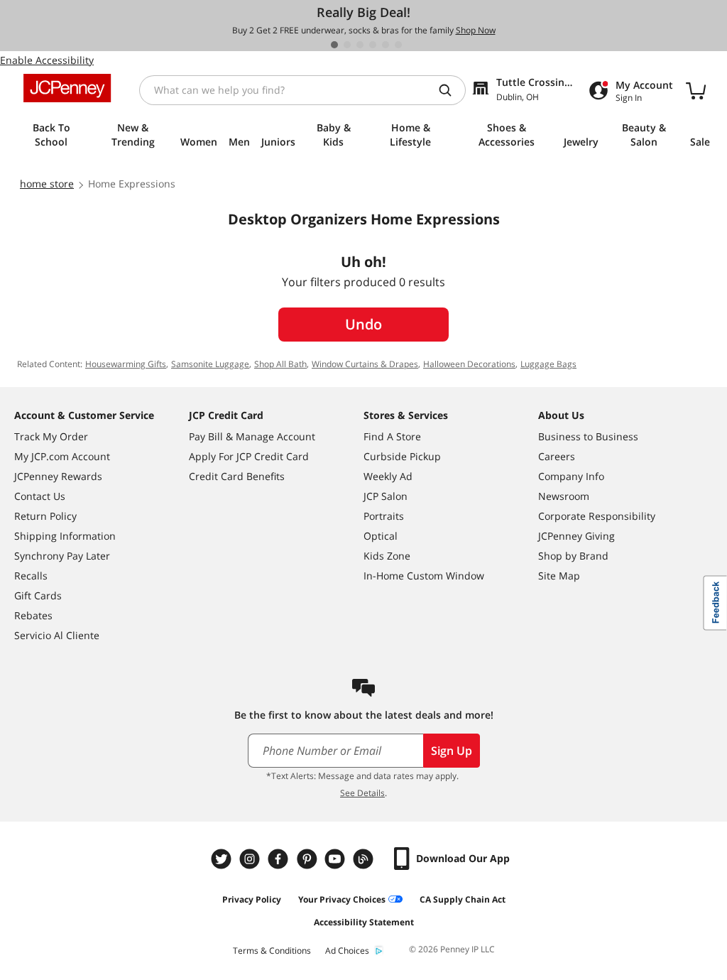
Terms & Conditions (272, 950)
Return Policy (45, 516)
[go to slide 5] (385, 44)
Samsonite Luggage (210, 364)
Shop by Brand (573, 555)
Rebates (33, 615)
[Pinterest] (308, 858)
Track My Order (51, 436)
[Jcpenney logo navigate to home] (67, 88)
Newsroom (563, 496)
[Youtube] (336, 858)
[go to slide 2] (347, 44)
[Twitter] (223, 858)
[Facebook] (280, 858)
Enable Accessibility (47, 60)
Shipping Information (65, 536)
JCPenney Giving (576, 536)
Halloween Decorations (469, 364)
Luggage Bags (548, 364)
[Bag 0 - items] (696, 90)
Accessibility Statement (364, 922)
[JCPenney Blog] (365, 858)
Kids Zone (387, 555)
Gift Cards (38, 595)
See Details (362, 793)
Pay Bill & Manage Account (252, 436)
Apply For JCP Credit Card (249, 456)
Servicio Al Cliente (56, 635)
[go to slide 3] (360, 44)
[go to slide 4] (372, 44)
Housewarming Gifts (125, 364)
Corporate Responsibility (596, 516)
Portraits (384, 516)
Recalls (31, 575)
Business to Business (588, 436)
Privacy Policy (251, 899)
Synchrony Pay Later (62, 555)
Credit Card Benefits (237, 476)
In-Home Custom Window (424, 575)
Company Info (571, 476)
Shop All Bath (280, 364)
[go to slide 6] (398, 44)
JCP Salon (386, 496)
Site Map (559, 575)
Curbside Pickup (402, 456)
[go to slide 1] (334, 44)
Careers (556, 456)
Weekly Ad (388, 476)
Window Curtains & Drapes (365, 364)
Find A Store (392, 436)
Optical (381, 536)
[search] (451, 90)
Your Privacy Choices (342, 899)
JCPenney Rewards (58, 476)
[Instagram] (251, 858)
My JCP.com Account (62, 456)
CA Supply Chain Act (462, 899)
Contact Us (39, 496)
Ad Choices (347, 950)
